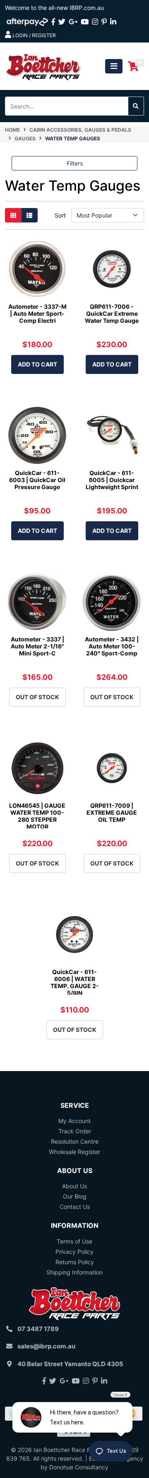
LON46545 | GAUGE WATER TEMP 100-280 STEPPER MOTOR (37, 816)
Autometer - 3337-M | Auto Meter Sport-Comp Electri (37, 313)
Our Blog (75, 1196)
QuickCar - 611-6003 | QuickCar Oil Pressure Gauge (37, 479)
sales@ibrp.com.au (46, 1346)
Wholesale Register (74, 1151)
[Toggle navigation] (114, 66)
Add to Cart (37, 364)
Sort (60, 215)
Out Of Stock (37, 696)
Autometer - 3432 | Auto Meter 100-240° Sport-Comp (112, 646)
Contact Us (75, 1206)
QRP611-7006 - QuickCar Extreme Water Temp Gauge (112, 313)
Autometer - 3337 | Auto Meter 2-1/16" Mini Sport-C (37, 646)
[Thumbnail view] (13, 215)
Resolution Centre (75, 1141)
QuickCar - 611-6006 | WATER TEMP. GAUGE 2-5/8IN (74, 982)
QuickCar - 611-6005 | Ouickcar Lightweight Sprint (112, 479)
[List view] (29, 215)
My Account (74, 1120)
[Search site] (136, 106)
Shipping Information (74, 1272)
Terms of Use (74, 1241)
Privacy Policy (74, 1251)
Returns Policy (74, 1261)
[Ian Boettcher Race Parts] (43, 65)
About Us (74, 1185)
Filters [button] (75, 163)
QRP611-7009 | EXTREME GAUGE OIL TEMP (112, 812)
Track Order (74, 1131)
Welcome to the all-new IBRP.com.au (54, 7)
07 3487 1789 (38, 1329)
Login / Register (33, 35)
